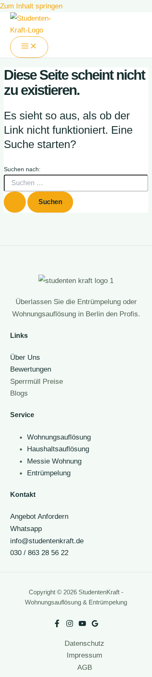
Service (22, 414)
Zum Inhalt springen (31, 6)
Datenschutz (84, 643)
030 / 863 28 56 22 (39, 552)
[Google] (95, 624)
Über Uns (25, 357)
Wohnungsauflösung (59, 437)
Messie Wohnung (54, 461)
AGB (84, 667)
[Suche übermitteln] (15, 202)
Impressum (84, 655)
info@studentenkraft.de (47, 541)
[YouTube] (82, 624)
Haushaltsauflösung (58, 449)
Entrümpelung (49, 473)
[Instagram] (69, 624)
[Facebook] (57, 624)
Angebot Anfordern (39, 516)
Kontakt (22, 494)
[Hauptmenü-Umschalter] (29, 47)
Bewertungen (30, 369)
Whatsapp (26, 528)
